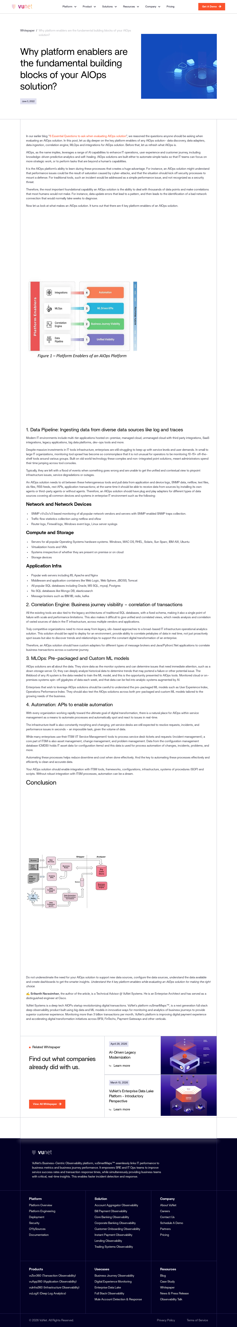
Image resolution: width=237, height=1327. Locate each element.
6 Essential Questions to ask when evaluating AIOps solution (88, 136)
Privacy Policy (166, 1320)
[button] (70, 6)
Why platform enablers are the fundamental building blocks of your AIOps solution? (85, 32)
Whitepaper (27, 30)
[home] (22, 6)
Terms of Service (197, 1320)
